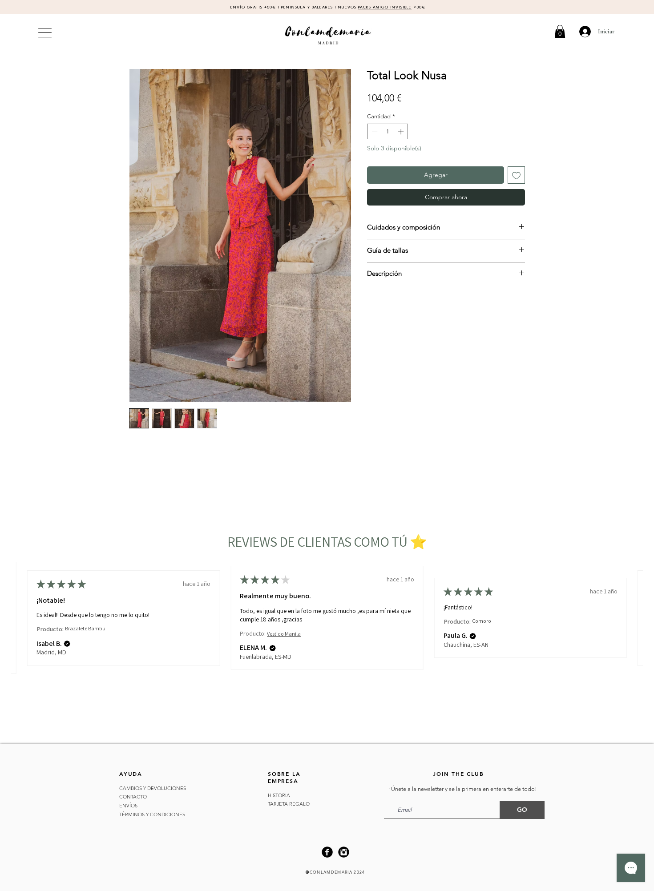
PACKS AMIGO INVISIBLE (385, 7)
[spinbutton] (387, 131)
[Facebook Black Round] (327, 852)
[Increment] (401, 131)
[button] (559, 31)
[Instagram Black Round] (343, 852)
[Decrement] (373, 131)
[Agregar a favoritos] (516, 175)
